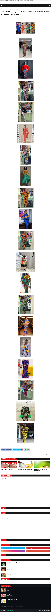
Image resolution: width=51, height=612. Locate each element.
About (43, 610)
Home (2, 9)
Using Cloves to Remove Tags (13, 588)
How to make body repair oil (13, 567)
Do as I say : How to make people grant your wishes (17, 562)
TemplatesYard (10, 610)
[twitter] (13, 548)
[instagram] (13, 551)
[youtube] (38, 551)
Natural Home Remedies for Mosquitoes (40, 470)
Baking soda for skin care (7, 469)
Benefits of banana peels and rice (25, 469)
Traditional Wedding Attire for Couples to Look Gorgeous (19, 573)
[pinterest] (38, 548)
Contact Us (48, 610)
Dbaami (3, 17)
